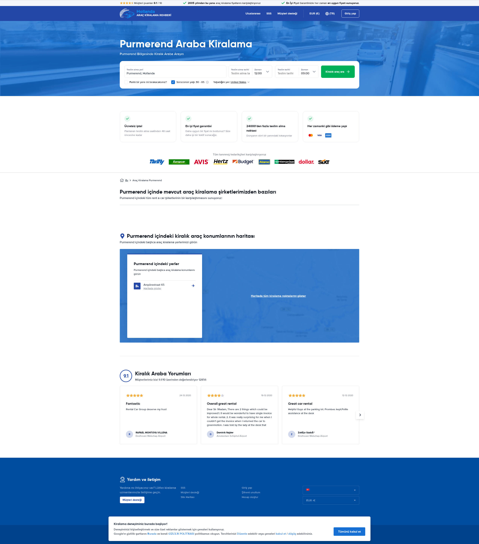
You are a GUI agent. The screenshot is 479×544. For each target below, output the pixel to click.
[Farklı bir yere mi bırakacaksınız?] (126, 82)
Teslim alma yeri (135, 69)
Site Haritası (187, 497)
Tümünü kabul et (349, 531)
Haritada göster (152, 288)
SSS (268, 13)
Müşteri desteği (287, 13)
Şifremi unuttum (251, 492)
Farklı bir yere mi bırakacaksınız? (147, 82)
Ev (126, 180)
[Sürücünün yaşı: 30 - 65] (173, 82)
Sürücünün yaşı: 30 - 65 (190, 82)
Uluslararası (252, 13)
